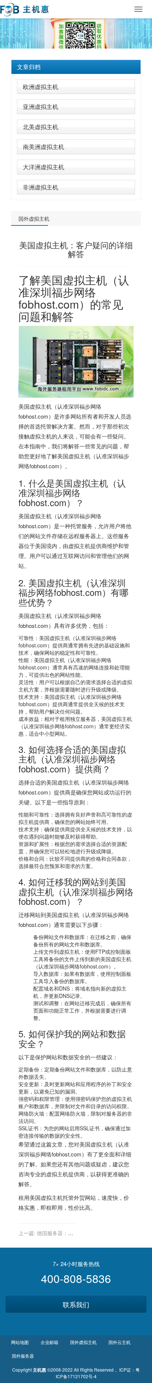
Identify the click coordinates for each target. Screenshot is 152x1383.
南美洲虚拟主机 (43, 146)
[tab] (76, 67)
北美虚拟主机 (40, 126)
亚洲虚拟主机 (40, 106)
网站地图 (20, 1342)
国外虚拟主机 (33, 218)
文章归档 (29, 67)
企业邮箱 (49, 1342)
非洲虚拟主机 (40, 187)
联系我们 (76, 1304)
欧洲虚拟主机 (40, 86)
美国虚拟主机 (35, 406)
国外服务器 (23, 1355)
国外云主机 (119, 1342)
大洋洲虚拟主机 (43, 167)
